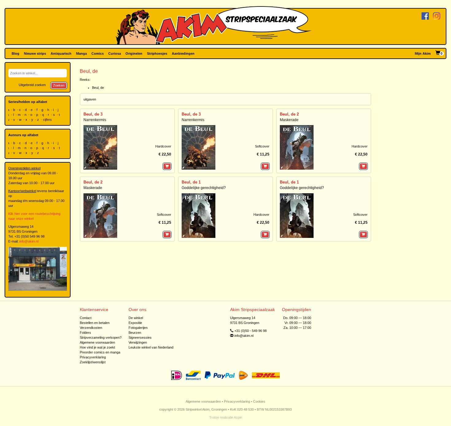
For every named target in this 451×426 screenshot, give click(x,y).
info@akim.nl (28, 241)
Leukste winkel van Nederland (151, 347)
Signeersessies (140, 337)
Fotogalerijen (138, 327)
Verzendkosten (91, 327)
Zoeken (58, 85)
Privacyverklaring (93, 357)
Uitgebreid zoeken (32, 85)
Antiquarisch (61, 53)
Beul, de (98, 87)
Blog (15, 53)
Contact (85, 318)
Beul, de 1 (191, 182)
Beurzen (135, 332)
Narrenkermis (94, 120)
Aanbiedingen (183, 53)
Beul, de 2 (289, 114)
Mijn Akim (423, 53)
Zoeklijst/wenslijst (93, 362)
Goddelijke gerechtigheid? (204, 188)
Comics (97, 53)
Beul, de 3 (92, 114)
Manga (81, 53)
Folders (85, 332)
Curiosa (114, 53)
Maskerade (289, 120)
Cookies (259, 401)
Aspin (238, 417)
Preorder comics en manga (100, 352)
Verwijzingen (138, 342)
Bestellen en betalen (95, 323)
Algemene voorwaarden (97, 342)
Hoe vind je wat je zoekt (97, 347)
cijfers (48, 119)
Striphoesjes (157, 53)
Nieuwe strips (35, 53)
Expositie (135, 323)
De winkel (136, 318)
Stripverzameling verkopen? (100, 337)
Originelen (133, 53)
